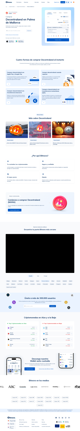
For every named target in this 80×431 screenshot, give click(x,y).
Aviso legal (21, 424)
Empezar (29, 30)
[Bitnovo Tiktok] (66, 418)
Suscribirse (52, 306)
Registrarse (56, 2)
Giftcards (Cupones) (23, 422)
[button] (73, 2)
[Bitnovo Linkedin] (62, 418)
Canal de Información (46, 426)
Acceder (62, 2)
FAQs (43, 419)
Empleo (33, 424)
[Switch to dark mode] (71, 2)
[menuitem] (19, 2)
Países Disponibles (35, 426)
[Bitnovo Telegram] (69, 418)
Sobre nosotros (35, 422)
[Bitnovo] (9, 2)
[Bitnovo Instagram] (56, 418)
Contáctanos (44, 424)
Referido (33, 419)
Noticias (43, 422)
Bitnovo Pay (21, 419)
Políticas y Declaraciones (24, 426)
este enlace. (69, 410)
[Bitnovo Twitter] (59, 418)
